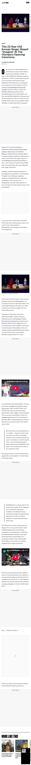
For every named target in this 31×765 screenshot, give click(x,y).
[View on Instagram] (16, 656)
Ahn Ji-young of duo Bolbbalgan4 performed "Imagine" (15, 87)
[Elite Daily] (5, 3)
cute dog (4, 584)
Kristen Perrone (8, 62)
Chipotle (10, 584)
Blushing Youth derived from (11, 321)
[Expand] (23, 750)
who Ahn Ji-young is (20, 103)
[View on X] (16, 203)
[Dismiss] (28, 750)
